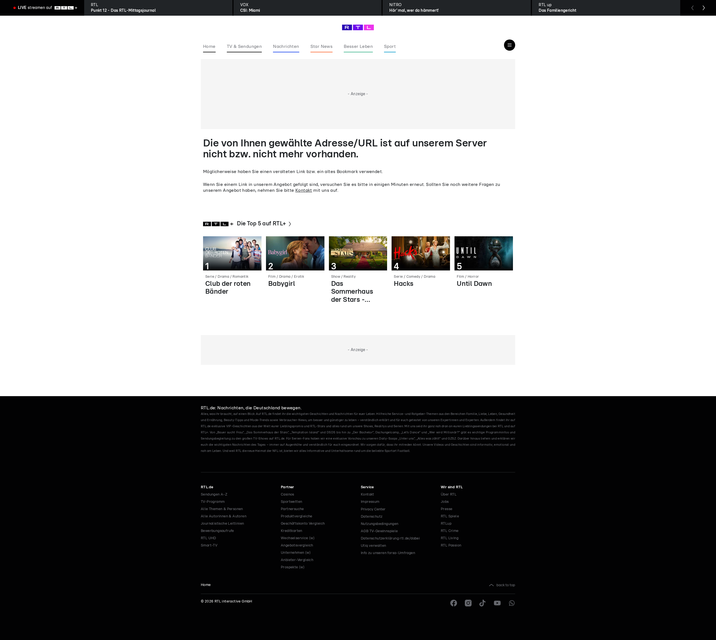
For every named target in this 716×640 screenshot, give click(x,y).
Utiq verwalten (373, 546)
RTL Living (449, 538)
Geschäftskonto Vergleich (303, 523)
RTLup (446, 523)
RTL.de (207, 487)
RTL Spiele (450, 516)
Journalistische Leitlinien (222, 523)
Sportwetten (291, 502)
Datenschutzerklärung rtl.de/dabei (390, 538)
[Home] (358, 27)
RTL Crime (450, 531)
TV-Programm (213, 502)
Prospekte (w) (293, 567)
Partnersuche (292, 509)
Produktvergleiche (296, 516)
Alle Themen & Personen (222, 509)
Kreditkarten (291, 531)
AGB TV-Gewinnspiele (379, 531)
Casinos (287, 494)
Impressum (370, 502)
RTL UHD (208, 538)
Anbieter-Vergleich (297, 560)
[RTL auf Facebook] (453, 603)
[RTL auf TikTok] (482, 603)
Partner (287, 487)
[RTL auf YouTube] (497, 603)
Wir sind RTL (452, 487)
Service (367, 487)
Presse (446, 509)
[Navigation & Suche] (509, 45)
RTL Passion (451, 545)
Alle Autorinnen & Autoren (223, 516)
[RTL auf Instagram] (468, 603)
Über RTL (448, 494)
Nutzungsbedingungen (380, 524)
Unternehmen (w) (296, 553)
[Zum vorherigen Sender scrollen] (692, 7)
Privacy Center (373, 509)
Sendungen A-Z (214, 494)
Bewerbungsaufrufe (217, 531)
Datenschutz (371, 516)
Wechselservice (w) (298, 538)
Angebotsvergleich (297, 545)
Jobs (445, 502)
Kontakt (303, 190)
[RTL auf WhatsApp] (511, 603)
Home (206, 585)
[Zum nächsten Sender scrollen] (703, 7)
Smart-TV (209, 545)
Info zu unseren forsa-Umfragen (388, 553)
